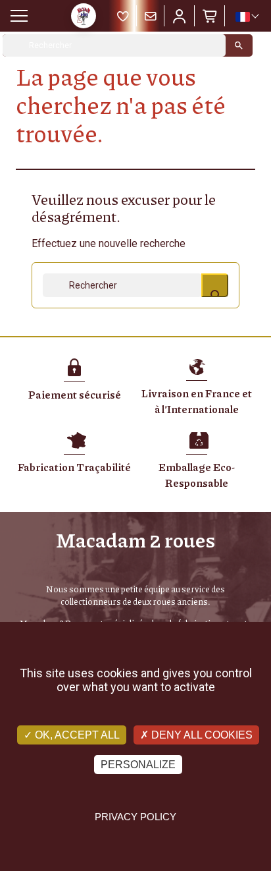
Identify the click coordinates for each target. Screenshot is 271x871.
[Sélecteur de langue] (246, 16)
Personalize (138, 764)
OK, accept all (76, 735)
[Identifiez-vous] (179, 16)
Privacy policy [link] (135, 816)
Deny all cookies (201, 735)
